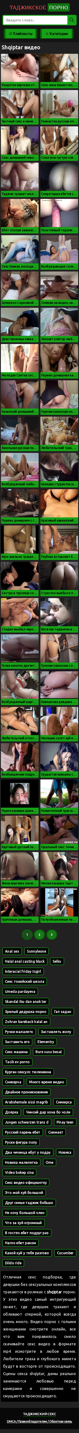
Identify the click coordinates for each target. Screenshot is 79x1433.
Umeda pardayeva (20, 991)
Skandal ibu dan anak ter (26, 1001)
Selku (57, 961)
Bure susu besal (49, 1052)
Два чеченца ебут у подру (28, 1152)
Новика (65, 1152)
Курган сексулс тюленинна (28, 1072)
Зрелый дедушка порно (25, 1012)
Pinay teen (65, 1122)
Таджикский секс (39, 1414)
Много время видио (46, 1082)
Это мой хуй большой (24, 1193)
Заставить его (17, 1042)
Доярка (11, 1112)
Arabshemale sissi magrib (26, 1102)
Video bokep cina (19, 1172)
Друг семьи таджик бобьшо (29, 1203)
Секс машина (16, 1052)
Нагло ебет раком (20, 1243)
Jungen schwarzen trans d (27, 1122)
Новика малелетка (21, 1162)
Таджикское (38, 7)
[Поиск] (72, 20)
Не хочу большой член (24, 1213)
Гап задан (62, 1012)
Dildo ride (13, 1263)
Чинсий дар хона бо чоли (48, 1112)
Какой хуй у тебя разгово (27, 1253)
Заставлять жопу (56, 1032)
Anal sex (12, 951)
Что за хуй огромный (23, 1223)
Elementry (46, 1042)
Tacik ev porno (17, 1062)
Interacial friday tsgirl (23, 971)
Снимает (55, 1132)
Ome (49, 1162)
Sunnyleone (36, 951)
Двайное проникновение (26, 1092)
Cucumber (65, 1253)
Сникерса (64, 1102)
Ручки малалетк (19, 1032)
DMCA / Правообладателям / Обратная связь (39, 1421)
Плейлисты (22, 34)
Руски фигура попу (21, 1142)
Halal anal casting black (25, 961)
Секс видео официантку (26, 1182)
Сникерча (13, 1082)
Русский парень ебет (22, 1132)
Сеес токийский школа (24, 981)
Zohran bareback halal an (26, 1022)
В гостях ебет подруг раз (27, 1233)
